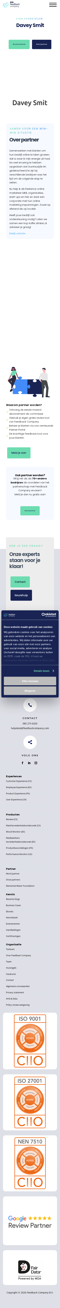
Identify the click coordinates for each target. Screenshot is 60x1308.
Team (9, 961)
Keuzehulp (21, 595)
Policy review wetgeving (18, 1004)
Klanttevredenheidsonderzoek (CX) (23, 825)
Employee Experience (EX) (19, 787)
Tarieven (10, 949)
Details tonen (41, 670)
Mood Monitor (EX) (15, 831)
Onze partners (13, 879)
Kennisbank (12, 917)
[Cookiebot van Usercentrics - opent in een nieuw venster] (42, 615)
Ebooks (9, 911)
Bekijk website (17, 233)
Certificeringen (13, 936)
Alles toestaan (30, 680)
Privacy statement (15, 992)
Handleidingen (13, 929)
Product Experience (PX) (18, 793)
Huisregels (11, 967)
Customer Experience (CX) (19, 781)
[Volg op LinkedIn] (29, 763)
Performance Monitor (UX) (19, 854)
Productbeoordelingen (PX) (19, 847)
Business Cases (13, 905)
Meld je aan (18, 453)
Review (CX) (12, 819)
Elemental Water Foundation (20, 885)
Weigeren (30, 690)
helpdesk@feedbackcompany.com (30, 728)
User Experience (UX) (16, 799)
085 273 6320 (30, 723)
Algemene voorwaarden (18, 986)
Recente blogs (13, 899)
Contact (20, 582)
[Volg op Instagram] (35, 763)
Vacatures (11, 973)
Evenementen (13, 923)
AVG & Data (11, 998)
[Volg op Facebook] (22, 763)
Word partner (41, 44)
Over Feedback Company (18, 955)
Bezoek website (19, 44)
